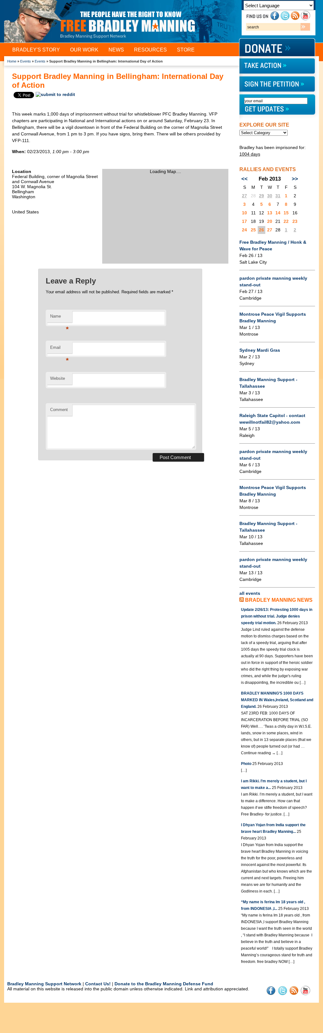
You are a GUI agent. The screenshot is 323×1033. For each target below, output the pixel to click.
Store (186, 49)
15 (286, 212)
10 (244, 212)
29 (261, 195)
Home (11, 61)
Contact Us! (98, 983)
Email (59, 349)
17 (244, 221)
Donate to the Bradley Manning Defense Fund (164, 983)
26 (261, 229)
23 (294, 221)
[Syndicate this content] (241, 600)
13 (269, 212)
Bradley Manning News (279, 600)
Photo (246, 763)
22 (286, 221)
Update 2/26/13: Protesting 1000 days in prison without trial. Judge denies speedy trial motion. (276, 616)
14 (277, 212)
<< (244, 179)
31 (277, 195)
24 (244, 229)
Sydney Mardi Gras (259, 350)
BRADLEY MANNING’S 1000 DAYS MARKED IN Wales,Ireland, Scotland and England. (277, 700)
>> (295, 179)
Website (57, 378)
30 (269, 195)
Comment (59, 409)
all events (249, 593)
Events (25, 61)
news (116, 49)
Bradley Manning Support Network (44, 983)
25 (253, 229)
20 (269, 221)
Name (59, 318)
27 (244, 195)
